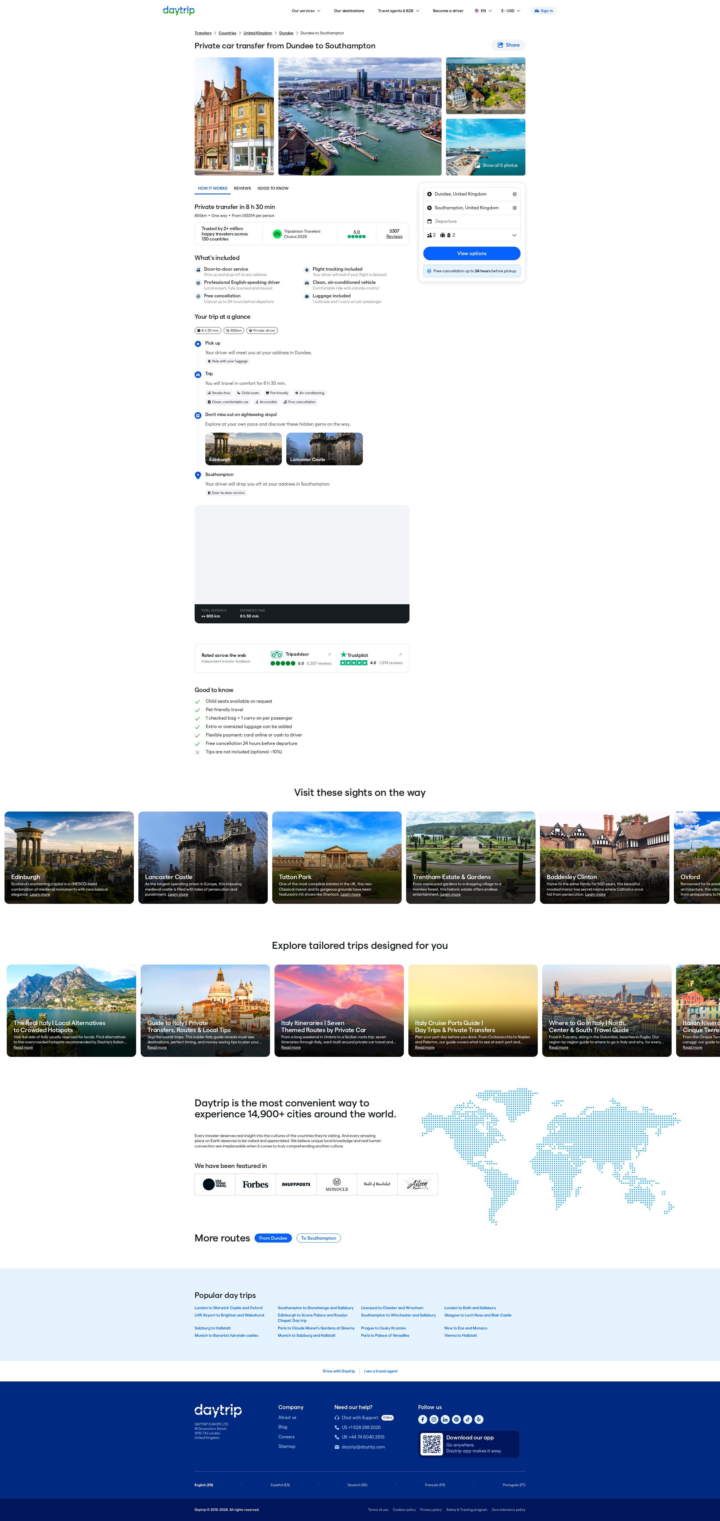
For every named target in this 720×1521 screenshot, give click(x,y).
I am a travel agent (380, 1371)
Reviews (242, 188)
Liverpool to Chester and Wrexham (392, 1308)
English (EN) (204, 1485)
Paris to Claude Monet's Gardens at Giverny (316, 1328)
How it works (212, 188)
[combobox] (472, 194)
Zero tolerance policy (508, 1509)
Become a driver (448, 10)
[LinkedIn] (445, 1419)
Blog (282, 1427)
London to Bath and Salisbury (470, 1308)
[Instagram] (433, 1419)
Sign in (547, 10)
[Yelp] (478, 1419)
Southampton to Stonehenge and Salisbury (316, 1308)
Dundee (286, 33)
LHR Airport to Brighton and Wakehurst (229, 1315)
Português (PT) (514, 1485)
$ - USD (507, 10)
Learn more (40, 894)
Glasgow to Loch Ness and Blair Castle (478, 1315)
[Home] (179, 10)
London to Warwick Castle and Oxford (228, 1308)
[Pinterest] (456, 1419)
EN (483, 10)
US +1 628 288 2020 (361, 1427)
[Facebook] (422, 1419)
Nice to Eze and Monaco (465, 1328)
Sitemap (286, 1446)
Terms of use (378, 1509)
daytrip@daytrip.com (363, 1446)
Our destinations (349, 10)
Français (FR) (435, 1485)
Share (513, 45)
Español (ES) (280, 1485)
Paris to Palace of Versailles (385, 1335)
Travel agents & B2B (395, 10)
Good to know (273, 188)
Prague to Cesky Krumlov (383, 1328)
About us (287, 1417)
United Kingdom (258, 33)
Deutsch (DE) (357, 1485)
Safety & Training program (466, 1509)
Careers (286, 1436)
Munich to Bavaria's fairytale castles (226, 1335)
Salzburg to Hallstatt (213, 1328)
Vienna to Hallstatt (460, 1335)
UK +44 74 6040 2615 (363, 1437)
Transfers (203, 33)
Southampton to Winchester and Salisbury (398, 1315)
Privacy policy (431, 1509)
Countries (227, 33)
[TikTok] (467, 1419)
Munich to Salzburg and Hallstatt (307, 1335)
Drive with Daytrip (339, 1371)
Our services (303, 10)
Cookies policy (404, 1509)
